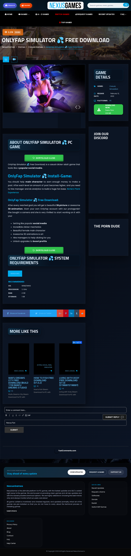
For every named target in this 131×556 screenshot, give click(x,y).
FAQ (122, 14)
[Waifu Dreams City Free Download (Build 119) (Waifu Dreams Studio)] (18, 359)
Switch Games (62, 14)
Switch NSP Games (99, 507)
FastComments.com (67, 450)
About (9, 528)
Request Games (85, 14)
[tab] (6, 59)
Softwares (96, 496)
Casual (21, 371)
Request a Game (98, 492)
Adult (16, 371)
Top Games (66, 22)
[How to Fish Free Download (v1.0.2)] (44, 359)
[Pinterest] (66, 313)
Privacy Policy (12, 524)
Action (39, 365)
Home (9, 14)
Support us (116, 472)
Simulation (48, 367)
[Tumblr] (76, 313)
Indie (49, 365)
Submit (14, 430)
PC (12, 391)
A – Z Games (43, 14)
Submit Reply (112, 417)
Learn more (12, 511)
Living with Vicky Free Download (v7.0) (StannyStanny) (69, 381)
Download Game (45, 157)
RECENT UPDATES (106, 14)
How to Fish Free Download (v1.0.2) (44, 380)
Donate (94, 499)
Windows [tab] (14, 273)
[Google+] (60, 313)
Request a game (96, 472)
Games (24, 14)
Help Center (11, 543)
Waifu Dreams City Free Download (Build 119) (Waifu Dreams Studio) (18, 382)
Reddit (94, 503)
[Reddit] (82, 313)
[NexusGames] (65, 5)
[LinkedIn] (71, 313)
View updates (76, 472)
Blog (8, 532)
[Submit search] (126, 5)
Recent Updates (98, 488)
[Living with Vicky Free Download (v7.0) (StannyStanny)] (69, 359)
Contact (10, 536)
